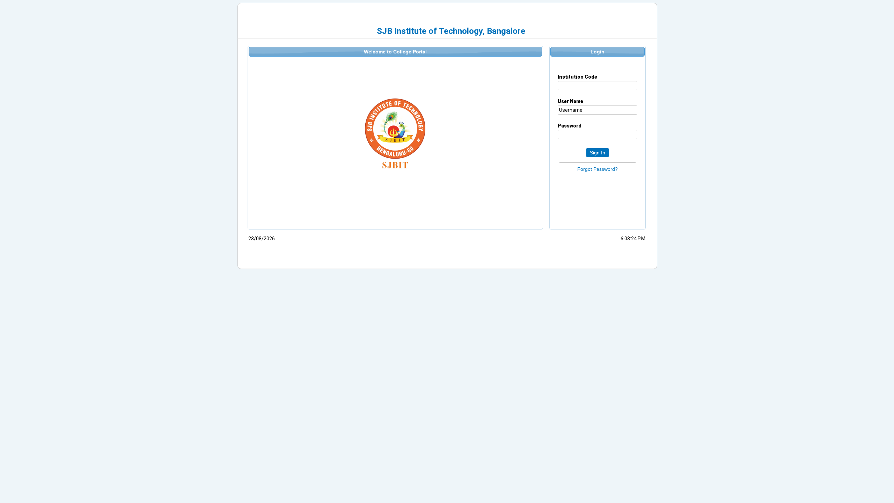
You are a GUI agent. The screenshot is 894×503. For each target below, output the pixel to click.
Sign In (597, 152)
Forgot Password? (597, 169)
